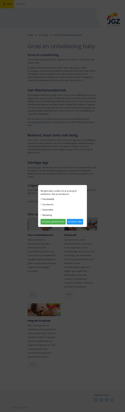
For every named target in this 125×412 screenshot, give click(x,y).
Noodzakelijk (48, 199)
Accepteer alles (75, 221)
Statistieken (48, 209)
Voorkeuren (48, 204)
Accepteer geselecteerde (53, 221)
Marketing (47, 215)
